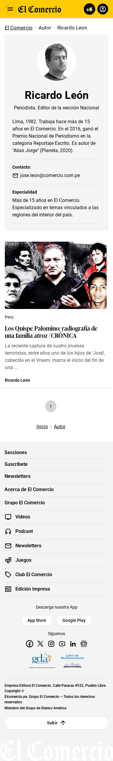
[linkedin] (73, 643)
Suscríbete (16, 464)
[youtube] (62, 643)
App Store (36, 620)
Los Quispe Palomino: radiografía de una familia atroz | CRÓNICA (51, 331)
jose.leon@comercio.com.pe (50, 175)
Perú (9, 317)
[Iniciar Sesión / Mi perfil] (102, 9)
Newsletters (17, 476)
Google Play (74, 620)
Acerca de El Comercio (29, 489)
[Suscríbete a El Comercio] (88, 9)
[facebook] (29, 643)
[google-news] (83, 643)
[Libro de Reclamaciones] (72, 661)
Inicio (42, 426)
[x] (40, 643)
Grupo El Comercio (25, 503)
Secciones (16, 452)
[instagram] (51, 643)
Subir (52, 722)
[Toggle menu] (10, 9)
